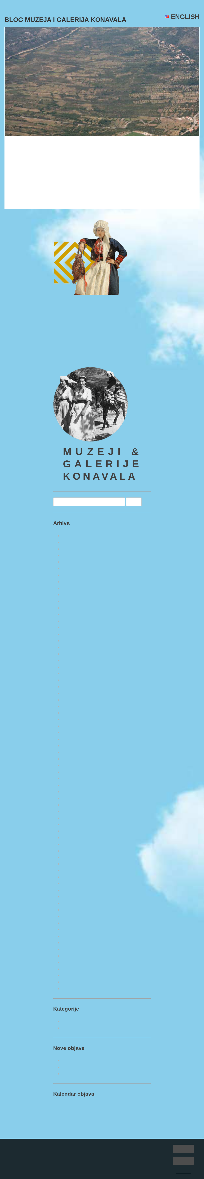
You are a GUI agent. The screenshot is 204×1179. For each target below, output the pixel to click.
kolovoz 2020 (74, 955)
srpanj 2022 (73, 804)
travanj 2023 (74, 752)
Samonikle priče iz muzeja (86, 1021)
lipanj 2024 (72, 660)
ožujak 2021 (73, 909)
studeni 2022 (74, 785)
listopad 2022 (74, 791)
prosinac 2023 (75, 699)
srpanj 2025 (73, 575)
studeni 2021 (74, 857)
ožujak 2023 (73, 758)
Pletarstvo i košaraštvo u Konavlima (96, 1073)
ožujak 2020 (73, 988)
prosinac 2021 (75, 850)
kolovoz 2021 (74, 877)
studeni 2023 (74, 706)
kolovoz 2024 (74, 647)
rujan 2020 (72, 949)
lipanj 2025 (72, 581)
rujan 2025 (72, 561)
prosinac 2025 (75, 542)
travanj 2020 (74, 981)
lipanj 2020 (72, 969)
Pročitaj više (20, 200)
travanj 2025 (74, 594)
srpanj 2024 (73, 653)
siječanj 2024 (74, 693)
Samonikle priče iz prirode (87, 1028)
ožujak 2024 (73, 680)
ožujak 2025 (73, 601)
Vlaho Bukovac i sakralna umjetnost (96, 1067)
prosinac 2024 (75, 621)
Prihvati (183, 1148)
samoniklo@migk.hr (72, 353)
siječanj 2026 (74, 535)
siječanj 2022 (74, 844)
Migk (59, 161)
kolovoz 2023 (74, 726)
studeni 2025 (74, 548)
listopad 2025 (74, 555)
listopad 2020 (74, 942)
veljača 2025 (73, 607)
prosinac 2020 (75, 929)
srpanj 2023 (73, 732)
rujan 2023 (72, 719)
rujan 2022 (72, 798)
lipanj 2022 (72, 811)
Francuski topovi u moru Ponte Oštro (97, 1060)
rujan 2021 (72, 870)
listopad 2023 (74, 712)
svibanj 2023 (74, 745)
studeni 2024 (74, 627)
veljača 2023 (73, 765)
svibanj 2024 (74, 667)
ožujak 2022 (73, 831)
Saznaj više (183, 1172)
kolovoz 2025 (74, 568)
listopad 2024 (74, 634)
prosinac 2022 (75, 778)
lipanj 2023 (72, 739)
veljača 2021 (73, 916)
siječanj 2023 (74, 772)
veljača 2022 (73, 837)
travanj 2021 (74, 903)
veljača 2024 (73, 686)
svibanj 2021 (74, 896)
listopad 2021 (74, 863)
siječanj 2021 (74, 923)
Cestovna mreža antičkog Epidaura (56, 148)
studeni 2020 (74, 936)
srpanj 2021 (73, 883)
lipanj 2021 (72, 890)
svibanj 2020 (74, 975)
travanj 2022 (74, 824)
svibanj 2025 (74, 588)
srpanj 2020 (73, 962)
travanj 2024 (74, 673)
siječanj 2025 (74, 614)
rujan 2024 (72, 640)
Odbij (183, 1160)
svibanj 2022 (74, 818)
